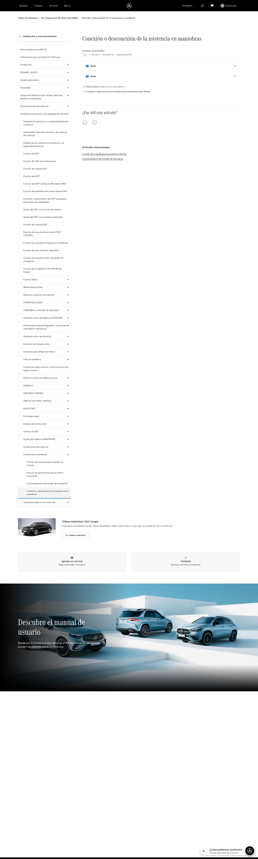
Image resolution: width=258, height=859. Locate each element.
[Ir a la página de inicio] (129, 6)
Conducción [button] (26, 64)
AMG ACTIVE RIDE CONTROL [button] (37, 400)
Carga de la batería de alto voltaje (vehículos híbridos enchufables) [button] (41, 97)
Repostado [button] (25, 87)
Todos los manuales (28, 18)
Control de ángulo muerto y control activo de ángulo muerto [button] (45, 369)
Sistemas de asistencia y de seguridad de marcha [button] (43, 113)
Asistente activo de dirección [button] (37, 336)
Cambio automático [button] (29, 80)
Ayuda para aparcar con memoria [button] (39, 502)
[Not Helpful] (94, 122)
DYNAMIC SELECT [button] (29, 72)
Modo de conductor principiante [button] (39, 294)
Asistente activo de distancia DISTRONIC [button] (43, 317)
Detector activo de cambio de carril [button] (40, 377)
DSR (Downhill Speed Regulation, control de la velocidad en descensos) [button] (45, 327)
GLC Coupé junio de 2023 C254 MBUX (59, 18)
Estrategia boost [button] (31, 416)
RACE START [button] (29, 408)
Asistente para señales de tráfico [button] (39, 351)
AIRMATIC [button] (28, 385)
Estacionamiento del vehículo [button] (34, 106)
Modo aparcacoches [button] (33, 287)
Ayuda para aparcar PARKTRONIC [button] (39, 439)
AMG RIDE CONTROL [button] (33, 393)
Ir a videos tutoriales (75, 535)
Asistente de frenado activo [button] (36, 344)
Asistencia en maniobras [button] (35, 454)
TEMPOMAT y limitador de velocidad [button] (40, 310)
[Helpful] (84, 122)
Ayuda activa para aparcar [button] (36, 446)
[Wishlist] (212, 5)
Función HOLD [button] (30, 279)
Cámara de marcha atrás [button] (35, 423)
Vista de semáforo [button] (32, 359)
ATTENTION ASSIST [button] (33, 302)
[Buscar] (202, 5)
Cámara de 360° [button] (31, 431)
